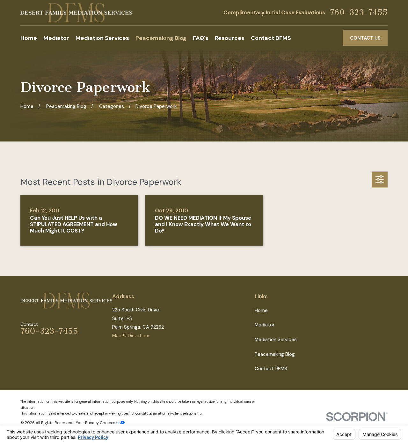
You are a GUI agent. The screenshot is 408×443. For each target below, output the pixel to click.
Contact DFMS (271, 368)
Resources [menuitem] (229, 38)
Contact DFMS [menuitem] (271, 38)
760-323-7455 (359, 12)
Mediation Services (276, 339)
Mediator (264, 325)
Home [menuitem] (28, 38)
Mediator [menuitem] (56, 38)
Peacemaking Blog (275, 354)
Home (261, 310)
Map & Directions (131, 335)
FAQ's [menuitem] (200, 38)
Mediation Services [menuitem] (102, 38)
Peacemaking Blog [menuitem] (160, 38)
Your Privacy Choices (96, 422)
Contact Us (365, 38)
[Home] (76, 12)
